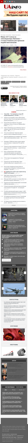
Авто (18, 427)
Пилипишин (8, 81)
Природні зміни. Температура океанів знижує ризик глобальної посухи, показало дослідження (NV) (14, 315)
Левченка (10, 67)
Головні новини (8, 426)
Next (26, 26)
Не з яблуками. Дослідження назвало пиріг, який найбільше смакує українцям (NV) (14, 303)
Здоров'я (23, 427)
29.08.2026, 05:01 (7, 322)
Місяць (14, 389)
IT (20, 427)
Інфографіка (14, 344)
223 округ (3, 81)
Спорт (3, 429)
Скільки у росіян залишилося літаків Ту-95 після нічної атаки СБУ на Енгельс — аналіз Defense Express (15, 148)
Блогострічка (14, 299)
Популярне (19, 387)
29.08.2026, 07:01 (7, 304)
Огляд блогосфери (13, 429)
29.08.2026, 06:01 (7, 312)
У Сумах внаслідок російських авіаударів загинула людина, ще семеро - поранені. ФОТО (14, 279)
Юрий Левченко (4, 83)
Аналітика (14, 210)
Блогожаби (14, 326)
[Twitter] (9, 2)
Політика (13, 426)
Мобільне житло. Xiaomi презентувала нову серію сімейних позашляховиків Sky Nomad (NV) (15, 310)
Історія (12, 427)
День (6, 389)
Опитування (14, 232)
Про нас (3, 438)
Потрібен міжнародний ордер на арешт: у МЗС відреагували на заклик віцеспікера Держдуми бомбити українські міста (15, 193)
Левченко (23, 81)
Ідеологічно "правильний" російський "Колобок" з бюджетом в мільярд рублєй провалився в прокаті (16, 376)
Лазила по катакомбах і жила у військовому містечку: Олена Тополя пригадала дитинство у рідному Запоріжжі (15, 119)
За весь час (21, 389)
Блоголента (20, 429)
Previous (1, 26)
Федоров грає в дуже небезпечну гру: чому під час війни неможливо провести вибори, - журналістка (17, 226)
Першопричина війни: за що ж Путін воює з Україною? (16, 370)
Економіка (23, 426)
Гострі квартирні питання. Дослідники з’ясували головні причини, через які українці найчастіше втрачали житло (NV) (14, 320)
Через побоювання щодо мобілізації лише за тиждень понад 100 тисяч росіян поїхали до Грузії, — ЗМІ (14, 129)
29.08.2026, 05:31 (7, 317)
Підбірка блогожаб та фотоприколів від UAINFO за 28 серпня (7, 29)
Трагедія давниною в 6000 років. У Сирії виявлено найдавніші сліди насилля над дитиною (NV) (15, 306)
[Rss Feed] (5, 2)
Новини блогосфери (16, 35)
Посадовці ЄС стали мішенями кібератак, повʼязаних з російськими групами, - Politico (16, 220)
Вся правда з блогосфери (6, 35)
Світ (3, 427)
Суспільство (18, 426)
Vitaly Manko (23, 70)
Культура (6, 427)
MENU (1, 1)
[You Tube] (12, 2)
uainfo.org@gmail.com (18, 438)
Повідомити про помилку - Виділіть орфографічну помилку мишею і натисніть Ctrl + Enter (14, 77)
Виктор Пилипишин (16, 81)
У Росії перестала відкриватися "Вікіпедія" (14, 158)
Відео (9, 429)
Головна (3, 426)
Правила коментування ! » (21, 110)
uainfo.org (15, 435)
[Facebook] (7, 2)
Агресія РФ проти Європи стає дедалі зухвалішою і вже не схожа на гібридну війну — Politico (15, 124)
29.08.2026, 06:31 (7, 308)
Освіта (16, 427)
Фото (14, 265)
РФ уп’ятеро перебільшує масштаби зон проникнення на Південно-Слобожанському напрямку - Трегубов (14, 168)
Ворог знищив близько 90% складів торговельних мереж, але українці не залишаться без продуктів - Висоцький (13, 153)
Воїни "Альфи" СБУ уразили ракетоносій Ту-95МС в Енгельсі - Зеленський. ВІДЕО (14, 295)
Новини (13, 112)
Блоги (14, 360)
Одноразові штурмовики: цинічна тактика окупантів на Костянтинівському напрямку (15, 365)
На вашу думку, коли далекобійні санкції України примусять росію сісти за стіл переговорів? (12, 236)
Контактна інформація (10, 438)
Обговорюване (10, 387)
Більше (14, 205)
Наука (9, 427)
